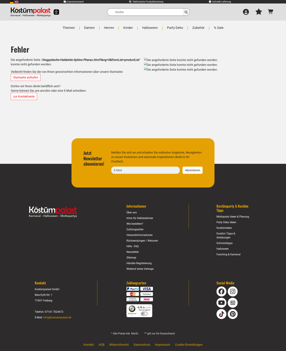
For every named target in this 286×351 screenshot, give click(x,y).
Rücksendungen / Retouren (142, 240)
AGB (101, 344)
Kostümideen (224, 227)
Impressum (162, 344)
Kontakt (89, 344)
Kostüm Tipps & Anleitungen (225, 235)
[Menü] (150, 306)
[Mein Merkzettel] (259, 12)
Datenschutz (142, 344)
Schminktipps (224, 243)
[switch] (144, 314)
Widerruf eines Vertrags (140, 268)
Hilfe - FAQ (132, 246)
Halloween (222, 248)
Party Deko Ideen (226, 222)
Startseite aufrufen (25, 77)
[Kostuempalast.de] (30, 12)
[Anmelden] (246, 12)
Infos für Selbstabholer (139, 218)
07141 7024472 (54, 311)
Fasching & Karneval (228, 254)
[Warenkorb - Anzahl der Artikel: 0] (270, 12)
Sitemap (131, 257)
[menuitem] (11, 1)
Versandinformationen (139, 235)
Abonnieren (192, 170)
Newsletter (132, 252)
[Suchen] (186, 12)
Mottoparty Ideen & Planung (232, 216)
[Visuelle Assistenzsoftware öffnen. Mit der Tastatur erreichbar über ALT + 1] (54, 12)
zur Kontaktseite (24, 96)
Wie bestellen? (134, 223)
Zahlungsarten (134, 229)
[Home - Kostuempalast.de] (53, 212)
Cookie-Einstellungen (189, 344)
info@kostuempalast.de (57, 317)
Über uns (131, 212)
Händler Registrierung (139, 263)
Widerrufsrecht (119, 344)
